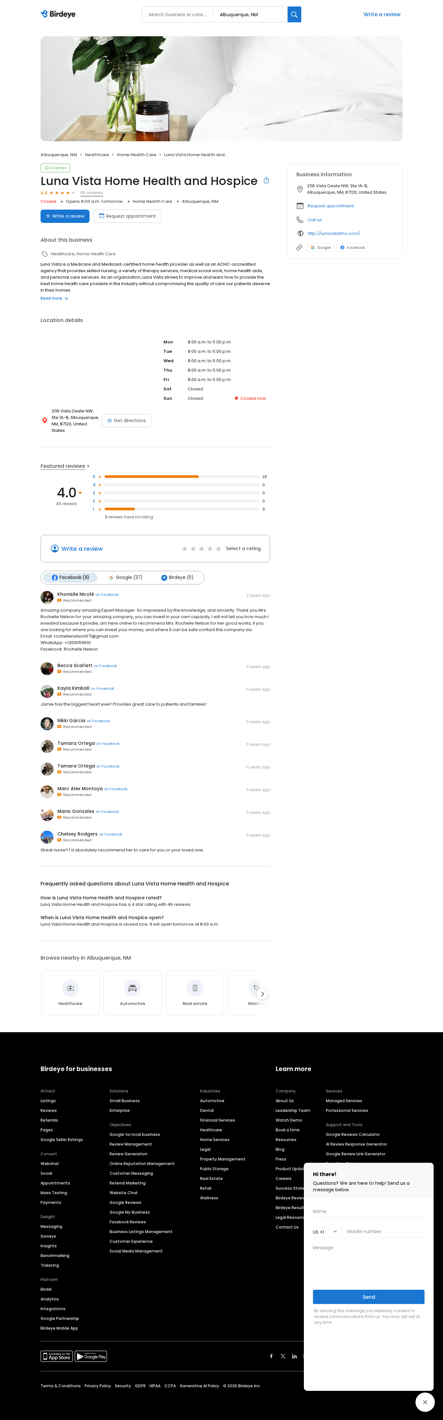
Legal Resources (292, 1217)
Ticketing (50, 1265)
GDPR (140, 1386)
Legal (205, 1149)
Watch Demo (289, 1120)
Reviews (49, 1110)
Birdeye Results (291, 1207)
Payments (51, 1202)
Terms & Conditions (61, 1386)
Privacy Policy (98, 1386)
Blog (280, 1149)
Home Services (215, 1139)
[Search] (294, 14)
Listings (48, 1100)
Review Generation (129, 1154)
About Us (285, 1100)
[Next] (262, 994)
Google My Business (130, 1212)
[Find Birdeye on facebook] (271, 1356)
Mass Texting (54, 1192)
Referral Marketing (128, 1183)
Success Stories (291, 1188)
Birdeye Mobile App (59, 1328)
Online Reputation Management (142, 1163)
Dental (207, 1110)
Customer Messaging (131, 1173)
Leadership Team (293, 1110)
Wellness (209, 1198)
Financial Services (217, 1120)
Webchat (50, 1163)
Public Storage (214, 1169)
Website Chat (124, 1192)
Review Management (131, 1144)
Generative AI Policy (199, 1386)
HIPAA (155, 1386)
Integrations (53, 1308)
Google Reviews (125, 1202)
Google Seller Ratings (62, 1139)
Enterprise (120, 1110)
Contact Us (287, 1227)
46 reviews (91, 193)
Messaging (51, 1226)
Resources (286, 1139)
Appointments (55, 1183)
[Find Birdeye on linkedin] (294, 1356)
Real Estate (211, 1178)
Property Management (222, 1159)
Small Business (125, 1100)
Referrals (49, 1120)
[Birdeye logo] (59, 14)
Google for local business (135, 1134)
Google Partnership (60, 1318)
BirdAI (46, 1289)
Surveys (48, 1236)
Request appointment (131, 216)
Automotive (212, 1100)
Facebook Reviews (128, 1222)
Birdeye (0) (181, 577)
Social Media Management (136, 1251)
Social (46, 1173)
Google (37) (129, 577)
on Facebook (107, 594)
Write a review (68, 216)
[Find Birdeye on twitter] (283, 1356)
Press (281, 1159)
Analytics (50, 1299)
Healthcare (211, 1130)
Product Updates (292, 1169)
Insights (49, 1246)
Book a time (288, 1130)
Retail (205, 1188)
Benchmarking (55, 1255)
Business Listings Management (141, 1231)
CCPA (170, 1386)
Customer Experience (131, 1241)
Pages (47, 1130)
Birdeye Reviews (292, 1198)
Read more (51, 298)
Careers (284, 1178)
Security (123, 1386)
